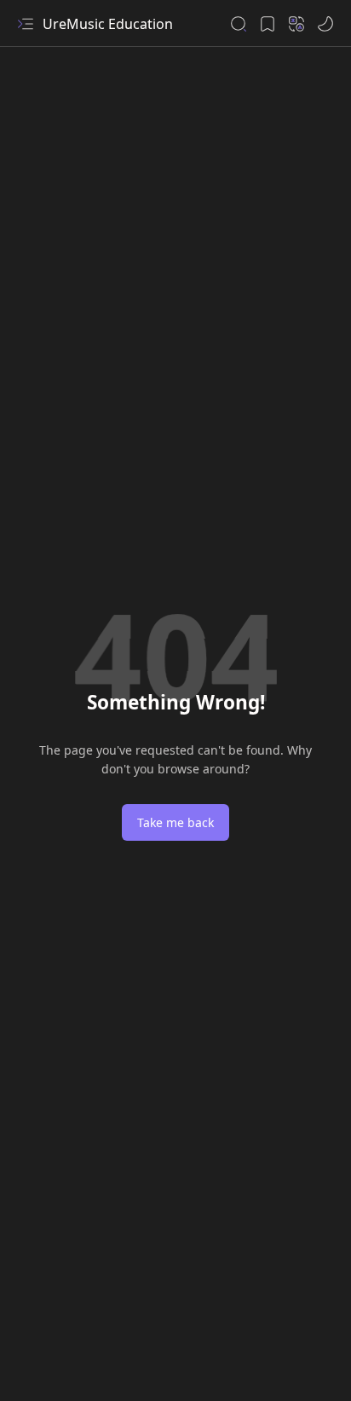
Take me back (175, 822)
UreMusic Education (108, 23)
